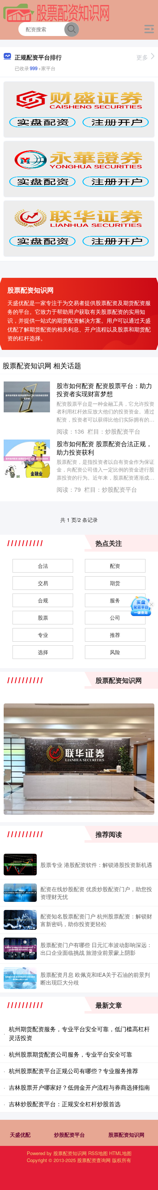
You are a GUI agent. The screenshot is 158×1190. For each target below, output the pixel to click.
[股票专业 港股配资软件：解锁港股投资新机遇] (20, 864)
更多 (142, 57)
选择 (43, 652)
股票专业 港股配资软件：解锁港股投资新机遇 (96, 864)
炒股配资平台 (69, 1134)
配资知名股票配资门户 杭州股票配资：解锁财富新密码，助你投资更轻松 (96, 920)
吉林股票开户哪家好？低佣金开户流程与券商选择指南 (79, 1087)
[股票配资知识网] (56, 12)
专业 (43, 634)
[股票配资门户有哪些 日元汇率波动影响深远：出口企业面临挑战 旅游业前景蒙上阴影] (20, 949)
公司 (115, 617)
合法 (43, 565)
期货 (115, 583)
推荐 (115, 634)
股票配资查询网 (94, 1160)
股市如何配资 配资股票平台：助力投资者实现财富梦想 (104, 389)
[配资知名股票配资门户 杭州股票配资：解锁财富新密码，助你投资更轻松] (20, 920)
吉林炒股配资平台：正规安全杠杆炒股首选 (65, 1104)
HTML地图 (120, 1153)
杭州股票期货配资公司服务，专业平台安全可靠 (70, 1054)
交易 (43, 583)
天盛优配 (20, 1134)
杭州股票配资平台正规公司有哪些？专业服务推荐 (73, 1071)
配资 (115, 565)
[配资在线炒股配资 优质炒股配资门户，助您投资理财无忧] (20, 892)
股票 (43, 617)
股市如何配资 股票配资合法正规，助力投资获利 (104, 447)
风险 (115, 652)
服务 (115, 600)
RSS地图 (98, 1153)
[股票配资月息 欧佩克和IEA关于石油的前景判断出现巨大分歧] (20, 978)
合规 (43, 600)
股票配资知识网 (126, 1134)
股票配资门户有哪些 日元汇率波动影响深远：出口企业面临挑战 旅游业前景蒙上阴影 (96, 948)
